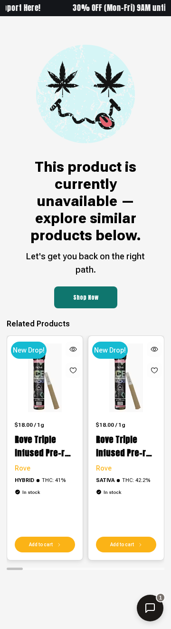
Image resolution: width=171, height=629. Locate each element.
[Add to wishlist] (73, 370)
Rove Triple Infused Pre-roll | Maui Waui (125, 446)
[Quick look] (73, 349)
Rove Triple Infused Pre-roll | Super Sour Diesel (44, 446)
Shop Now (85, 297)
